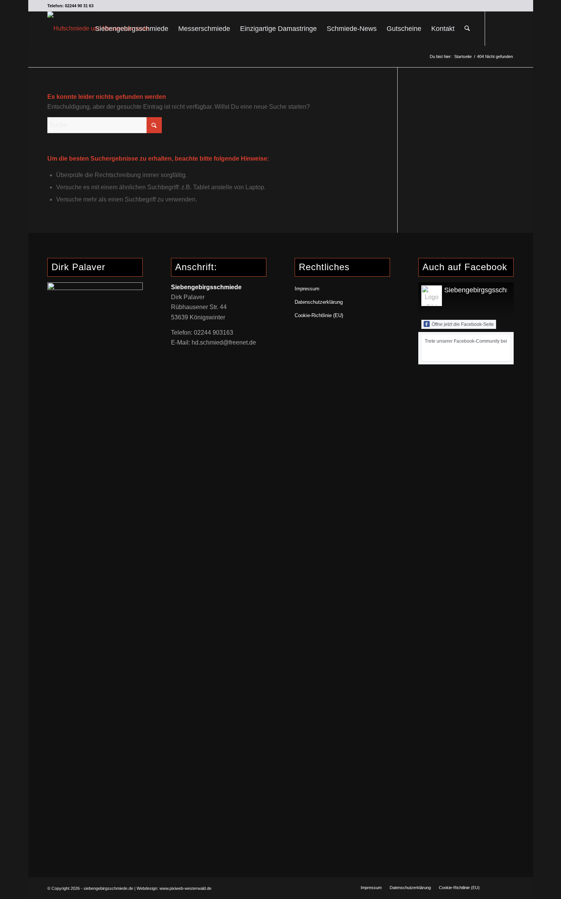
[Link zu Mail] (508, 28)
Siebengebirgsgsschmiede (484, 290)
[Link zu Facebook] (497, 28)
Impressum (307, 289)
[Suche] (467, 28)
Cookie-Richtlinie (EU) (319, 315)
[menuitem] (131, 28)
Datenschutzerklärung (319, 302)
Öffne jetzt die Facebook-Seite (463, 324)
